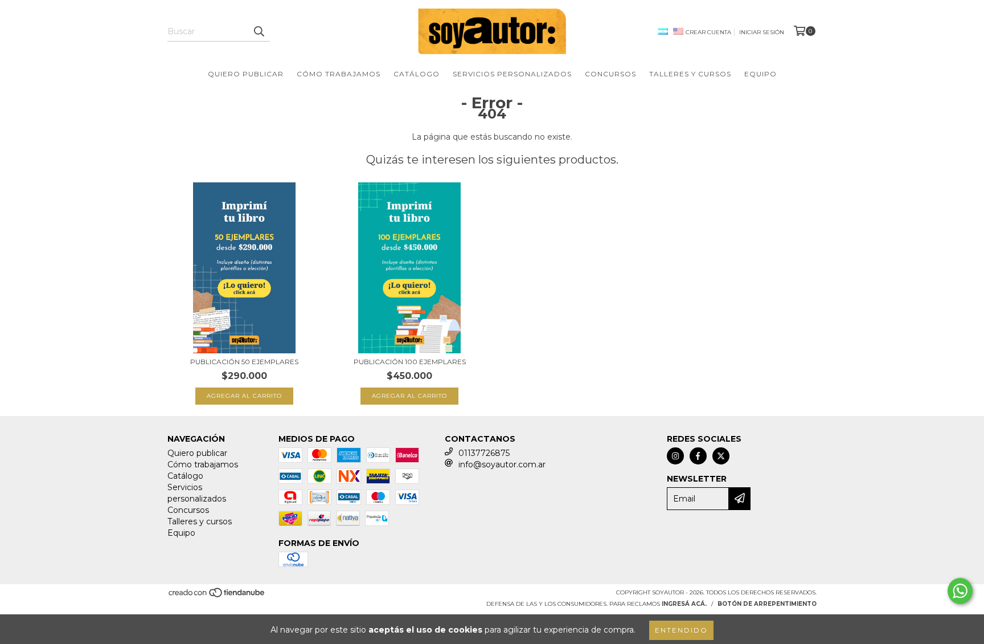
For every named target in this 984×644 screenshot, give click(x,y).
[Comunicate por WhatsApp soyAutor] (960, 591)
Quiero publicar (246, 74)
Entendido (681, 630)
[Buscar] (258, 31)
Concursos (610, 74)
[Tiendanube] (217, 596)
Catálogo (416, 74)
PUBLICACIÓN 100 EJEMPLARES (410, 361)
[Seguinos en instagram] (675, 455)
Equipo (760, 74)
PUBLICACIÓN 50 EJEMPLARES (244, 361)
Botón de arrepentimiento (767, 604)
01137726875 (484, 453)
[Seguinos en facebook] (698, 455)
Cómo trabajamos (338, 74)
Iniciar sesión (761, 32)
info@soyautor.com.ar (502, 464)
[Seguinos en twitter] (720, 455)
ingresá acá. (684, 604)
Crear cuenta (708, 32)
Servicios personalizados (512, 74)
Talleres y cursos (690, 74)
